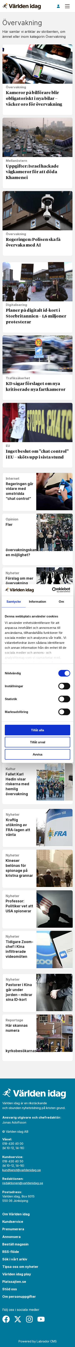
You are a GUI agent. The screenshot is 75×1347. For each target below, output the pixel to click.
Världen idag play (16, 1274)
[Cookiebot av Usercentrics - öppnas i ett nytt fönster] (53, 590)
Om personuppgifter (19, 1296)
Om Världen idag (16, 1214)
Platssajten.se (14, 1282)
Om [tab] (61, 601)
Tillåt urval (37, 742)
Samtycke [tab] (13, 601)
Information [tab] (37, 601)
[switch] (64, 686)
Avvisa (37, 754)
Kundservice (12, 1221)
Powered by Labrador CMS (38, 1341)
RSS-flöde (10, 1252)
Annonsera (11, 1237)
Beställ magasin (15, 1244)
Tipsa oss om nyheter (20, 1267)
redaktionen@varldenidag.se (22, 1183)
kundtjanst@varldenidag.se (21, 1170)
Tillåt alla (37, 730)
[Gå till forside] (21, 6)
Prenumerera (13, 1229)
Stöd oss (9, 1289)
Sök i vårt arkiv (14, 1259)
